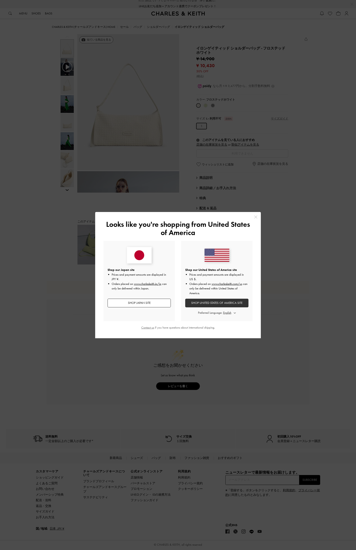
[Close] (256, 217)
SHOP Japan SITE (139, 303)
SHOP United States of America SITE (216, 303)
